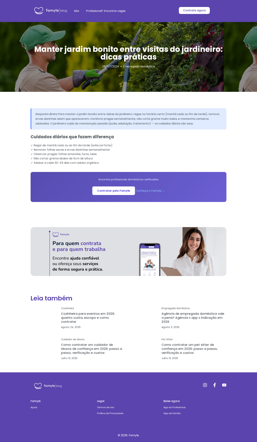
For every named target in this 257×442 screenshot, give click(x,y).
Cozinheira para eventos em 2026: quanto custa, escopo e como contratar (88, 317)
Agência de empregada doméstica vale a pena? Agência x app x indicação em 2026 (193, 317)
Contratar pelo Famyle (113, 191)
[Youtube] (224, 385)
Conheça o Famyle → (150, 191)
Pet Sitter (167, 339)
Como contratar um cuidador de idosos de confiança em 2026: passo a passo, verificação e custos (91, 348)
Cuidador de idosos (72, 339)
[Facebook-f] (214, 385)
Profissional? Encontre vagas (106, 11)
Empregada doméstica (139, 66)
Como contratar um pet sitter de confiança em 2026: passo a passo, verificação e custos (190, 348)
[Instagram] (205, 385)
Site (76, 11)
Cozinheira (67, 308)
